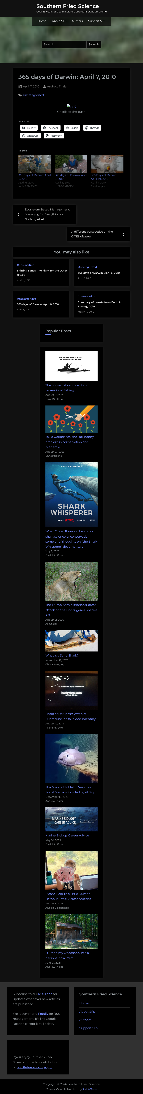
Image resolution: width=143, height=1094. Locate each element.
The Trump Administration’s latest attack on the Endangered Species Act (71, 610)
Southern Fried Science (67, 6)
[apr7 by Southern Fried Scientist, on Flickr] (71, 106)
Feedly (43, 1013)
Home (42, 21)
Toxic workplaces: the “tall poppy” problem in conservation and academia (70, 442)
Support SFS (96, 21)
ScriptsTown (89, 1089)
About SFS (59, 21)
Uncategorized (33, 95)
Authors (77, 21)
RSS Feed (45, 994)
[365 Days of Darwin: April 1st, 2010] (107, 164)
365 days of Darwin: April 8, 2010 (38, 304)
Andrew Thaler (57, 86)
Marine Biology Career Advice (67, 835)
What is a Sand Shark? (62, 655)
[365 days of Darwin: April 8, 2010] (71, 164)
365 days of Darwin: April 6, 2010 (99, 272)
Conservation (25, 264)
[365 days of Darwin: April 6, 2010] (34, 164)
